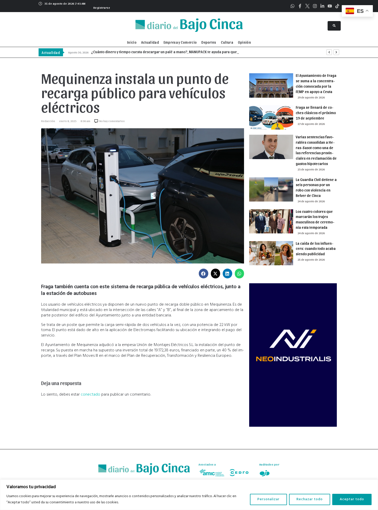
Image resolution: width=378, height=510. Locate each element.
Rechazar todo (309, 499)
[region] (189, 494)
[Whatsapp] (292, 6)
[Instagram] (315, 6)
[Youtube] (330, 6)
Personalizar (268, 499)
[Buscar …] (334, 26)
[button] (101, 7)
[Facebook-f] (300, 6)
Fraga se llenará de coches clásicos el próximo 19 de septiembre (316, 112)
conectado (90, 394)
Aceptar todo (352, 499)
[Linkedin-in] (322, 6)
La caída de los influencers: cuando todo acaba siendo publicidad (316, 248)
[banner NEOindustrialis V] (293, 425)
